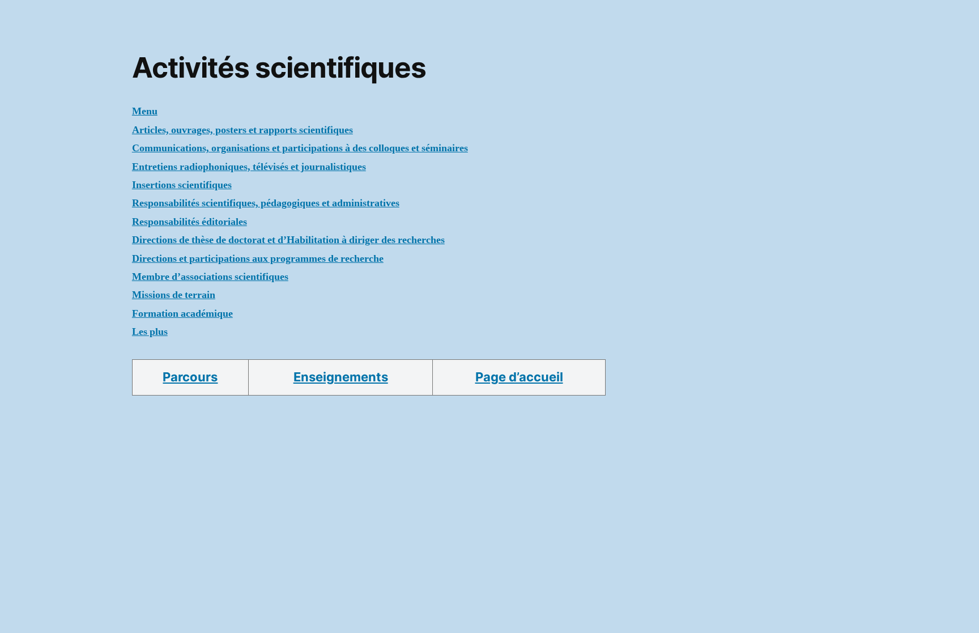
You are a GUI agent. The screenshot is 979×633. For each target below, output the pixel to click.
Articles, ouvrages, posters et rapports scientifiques (242, 130)
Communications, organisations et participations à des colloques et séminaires (300, 148)
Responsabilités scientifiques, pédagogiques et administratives (265, 203)
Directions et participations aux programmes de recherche (258, 258)
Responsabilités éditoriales (189, 221)
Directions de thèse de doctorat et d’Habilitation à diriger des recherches (288, 240)
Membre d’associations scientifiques (210, 276)
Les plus (150, 331)
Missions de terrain (173, 294)
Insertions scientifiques (182, 185)
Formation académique (182, 313)
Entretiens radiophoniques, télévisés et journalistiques (249, 166)
